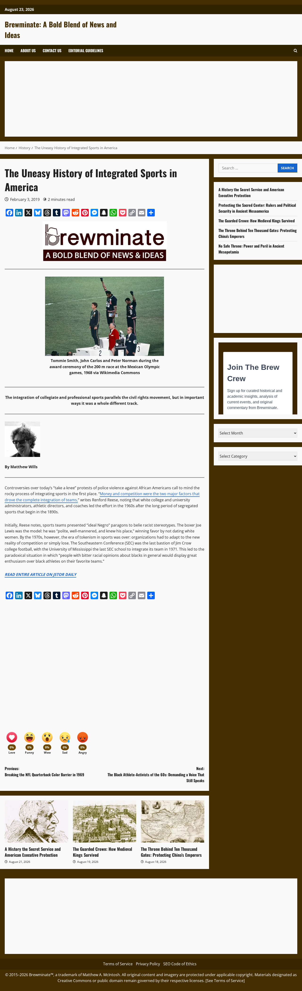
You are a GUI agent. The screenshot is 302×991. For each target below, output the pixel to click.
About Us (28, 50)
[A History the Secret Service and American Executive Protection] (36, 821)
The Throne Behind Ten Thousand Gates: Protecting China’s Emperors (171, 852)
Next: (156, 774)
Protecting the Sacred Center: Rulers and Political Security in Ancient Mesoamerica (257, 208)
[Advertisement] (151, 99)
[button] (295, 50)
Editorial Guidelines (85, 50)
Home (9, 50)
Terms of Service (118, 963)
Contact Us (52, 50)
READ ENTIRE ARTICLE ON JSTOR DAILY (40, 574)
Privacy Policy (148, 963)
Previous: (44, 771)
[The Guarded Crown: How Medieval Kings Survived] (104, 821)
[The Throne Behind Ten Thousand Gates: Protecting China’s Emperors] (172, 821)
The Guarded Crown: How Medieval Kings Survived (102, 852)
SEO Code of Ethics (180, 963)
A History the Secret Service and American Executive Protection (33, 852)
